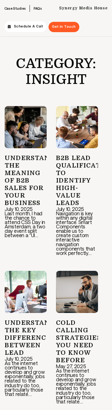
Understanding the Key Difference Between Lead (37, 337)
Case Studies (15, 8)
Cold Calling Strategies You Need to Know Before (78, 341)
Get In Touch (64, 27)
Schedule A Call (28, 26)
